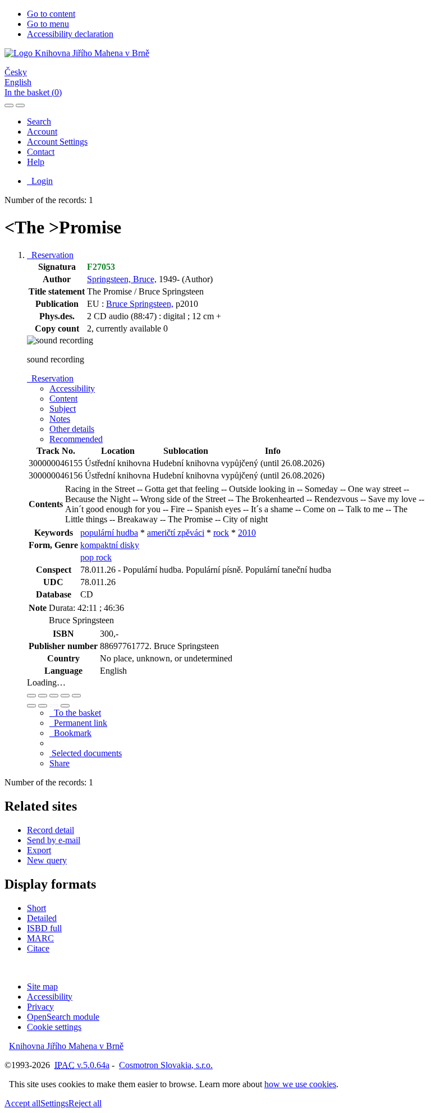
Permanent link (78, 723)
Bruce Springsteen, (139, 304)
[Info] (76, 695)
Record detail (50, 830)
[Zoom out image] (42, 695)
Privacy (40, 1006)
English (17, 82)
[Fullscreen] (65, 695)
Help (35, 162)
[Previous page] (53, 705)
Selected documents (85, 753)
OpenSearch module (63, 1017)
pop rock (96, 557)
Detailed (42, 918)
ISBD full (44, 928)
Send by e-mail (53, 840)
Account (42, 131)
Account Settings (57, 141)
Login (40, 181)
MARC (40, 938)
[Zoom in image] (31, 695)
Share (59, 763)
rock (221, 532)
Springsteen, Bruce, (122, 279)
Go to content (51, 14)
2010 (247, 532)
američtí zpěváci (175, 532)
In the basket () (33, 92)
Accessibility (49, 996)
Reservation (50, 255)
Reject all (85, 1103)
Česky (15, 72)
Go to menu (48, 24)
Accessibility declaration (70, 34)
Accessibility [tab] (72, 388)
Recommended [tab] (76, 439)
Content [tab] (63, 398)
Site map (42, 986)
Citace (38, 948)
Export (39, 850)
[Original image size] (53, 695)
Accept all (22, 1103)
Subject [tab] (62, 408)
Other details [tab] (71, 429)
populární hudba (109, 532)
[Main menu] (20, 105)
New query (47, 860)
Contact (40, 152)
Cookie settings (54, 1027)
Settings (54, 1103)
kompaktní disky (109, 545)
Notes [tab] (59, 419)
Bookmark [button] (70, 733)
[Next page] (65, 705)
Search (39, 121)
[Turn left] (31, 705)
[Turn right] (42, 705)
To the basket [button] (75, 713)
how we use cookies (300, 1084)
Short (36, 908)
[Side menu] (8, 105)
